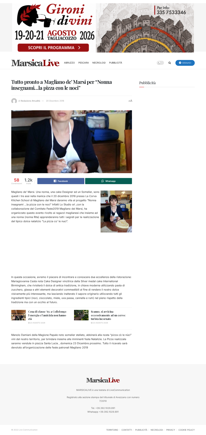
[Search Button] (170, 62)
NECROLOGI (99, 62)
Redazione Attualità (30, 100)
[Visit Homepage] (35, 62)
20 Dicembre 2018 (55, 100)
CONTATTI (127, 430)
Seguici (186, 63)
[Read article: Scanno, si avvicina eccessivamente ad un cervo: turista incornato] (81, 315)
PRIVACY (170, 430)
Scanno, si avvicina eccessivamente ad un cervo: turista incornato (108, 315)
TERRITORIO (112, 430)
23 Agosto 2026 (37, 323)
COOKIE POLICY (186, 430)
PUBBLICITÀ (115, 62)
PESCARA (83, 62)
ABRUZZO (69, 62)
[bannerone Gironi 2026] (103, 27)
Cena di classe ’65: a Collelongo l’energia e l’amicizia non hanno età (47, 315)
